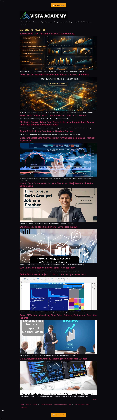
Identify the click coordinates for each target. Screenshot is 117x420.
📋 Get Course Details (58, 5)
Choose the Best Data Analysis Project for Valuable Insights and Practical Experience (57, 139)
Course (35, 22)
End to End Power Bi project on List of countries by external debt (53, 274)
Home (22, 22)
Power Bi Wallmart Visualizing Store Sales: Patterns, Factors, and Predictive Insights (58, 316)
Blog (70, 22)
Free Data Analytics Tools (82, 22)
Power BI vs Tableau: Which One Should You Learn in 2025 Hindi (53, 115)
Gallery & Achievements (60, 22)
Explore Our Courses (46, 22)
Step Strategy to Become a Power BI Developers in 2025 (49, 227)
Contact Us (24, 25)
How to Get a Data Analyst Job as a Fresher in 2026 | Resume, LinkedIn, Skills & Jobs (56, 184)
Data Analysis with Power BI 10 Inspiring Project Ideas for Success (53, 358)
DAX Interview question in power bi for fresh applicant (47, 267)
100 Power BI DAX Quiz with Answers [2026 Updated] (47, 33)
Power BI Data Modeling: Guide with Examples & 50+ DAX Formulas (54, 74)
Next (95, 399)
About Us (28, 22)
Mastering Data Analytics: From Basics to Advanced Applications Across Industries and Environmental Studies (57, 123)
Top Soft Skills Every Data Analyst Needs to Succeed (47, 131)
